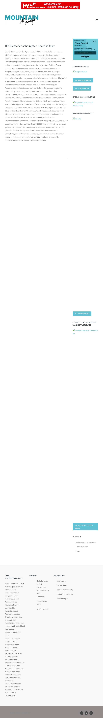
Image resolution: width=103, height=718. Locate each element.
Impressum (61, 581)
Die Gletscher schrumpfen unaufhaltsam (30, 46)
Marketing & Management (86, 542)
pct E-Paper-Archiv (82, 313)
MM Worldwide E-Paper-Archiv (84, 526)
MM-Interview (82, 546)
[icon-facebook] (91, 713)
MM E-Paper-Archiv (82, 88)
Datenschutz (62, 585)
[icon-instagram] (87, 713)
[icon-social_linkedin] (82, 713)
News (78, 551)
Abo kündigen (62, 598)
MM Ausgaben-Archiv (83, 80)
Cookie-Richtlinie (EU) (65, 590)
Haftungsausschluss (65, 594)
